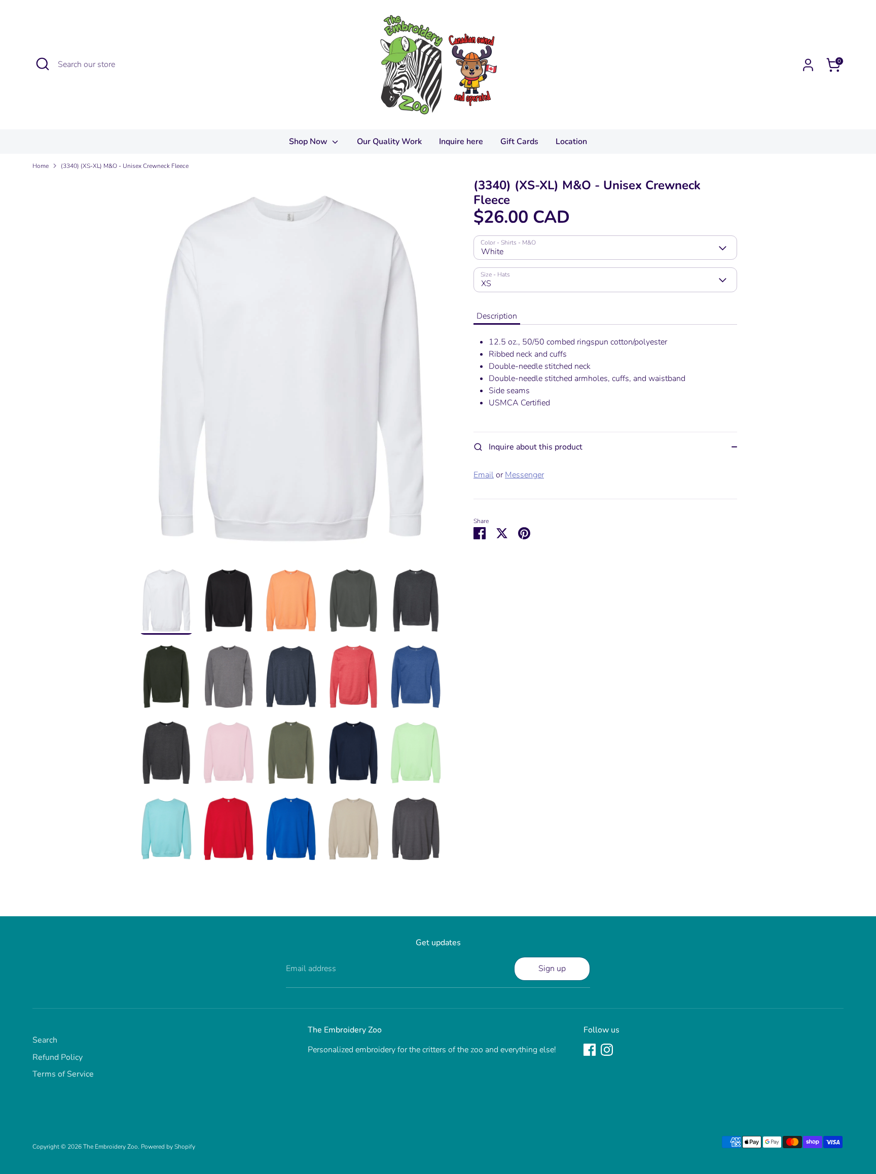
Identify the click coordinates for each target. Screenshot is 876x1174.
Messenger (524, 474)
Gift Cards (519, 141)
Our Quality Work (389, 141)
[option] (291, 372)
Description (497, 316)
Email (483, 474)
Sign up (552, 968)
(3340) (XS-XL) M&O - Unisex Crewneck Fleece (125, 166)
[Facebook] (589, 1050)
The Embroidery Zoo (110, 1147)
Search (44, 1040)
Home (40, 166)
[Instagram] (607, 1050)
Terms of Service (63, 1074)
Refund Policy (57, 1057)
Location (571, 141)
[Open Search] (42, 64)
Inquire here (461, 141)
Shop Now (309, 141)
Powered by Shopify (168, 1147)
